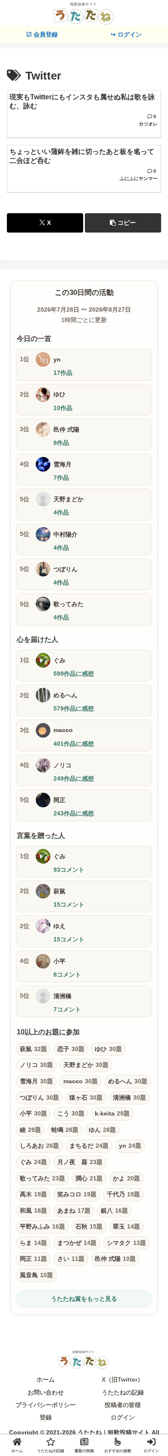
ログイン (123, 1417)
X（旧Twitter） (122, 1379)
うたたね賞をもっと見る (84, 1298)
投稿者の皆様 (123, 1404)
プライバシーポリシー (46, 1404)
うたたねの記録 (123, 1392)
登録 (46, 1417)
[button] (123, 223)
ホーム (46, 1379)
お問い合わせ (46, 1392)
